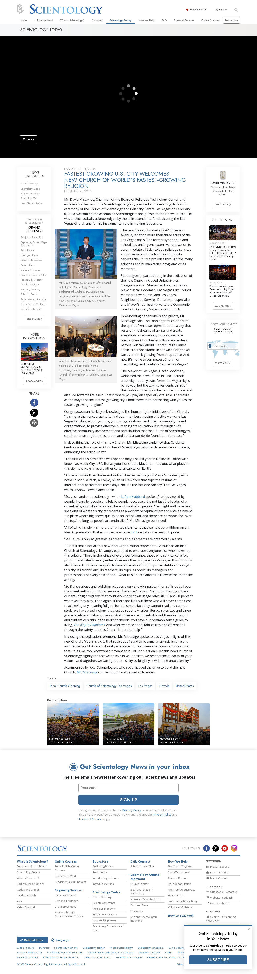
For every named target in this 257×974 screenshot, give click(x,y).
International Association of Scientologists (110, 952)
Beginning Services (69, 890)
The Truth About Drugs (181, 889)
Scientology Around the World (144, 877)
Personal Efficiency (66, 901)
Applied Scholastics (27, 957)
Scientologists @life (142, 866)
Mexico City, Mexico (31, 260)
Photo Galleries (219, 872)
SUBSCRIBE (218, 960)
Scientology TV (198, 9)
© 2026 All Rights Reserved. (51, 964)
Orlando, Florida (29, 294)
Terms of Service (90, 819)
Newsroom (231, 20)
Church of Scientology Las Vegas (109, 686)
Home (24, 20)
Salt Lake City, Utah (31, 309)
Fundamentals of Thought (70, 882)
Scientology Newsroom (151, 947)
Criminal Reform (177, 878)
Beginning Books (103, 866)
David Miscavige (177, 947)
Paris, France (27, 250)
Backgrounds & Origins (31, 884)
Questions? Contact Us (224, 892)
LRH (134, 532)
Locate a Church (219, 903)
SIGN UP (128, 800)
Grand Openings (29, 183)
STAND (168, 952)
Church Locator (139, 884)
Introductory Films (103, 884)
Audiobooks (100, 872)
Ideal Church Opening (65, 686)
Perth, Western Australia (33, 299)
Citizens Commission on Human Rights (168, 957)
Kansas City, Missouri (32, 280)
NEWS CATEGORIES (34, 174)
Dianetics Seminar (65, 895)
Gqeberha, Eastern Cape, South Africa (34, 243)
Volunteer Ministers (180, 907)
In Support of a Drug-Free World (61, 957)
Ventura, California (31, 270)
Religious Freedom (30, 193)
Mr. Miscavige (87, 672)
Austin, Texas (27, 265)
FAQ (164, 20)
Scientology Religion (94, 947)
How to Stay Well (180, 915)
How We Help (147, 20)
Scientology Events (30, 189)
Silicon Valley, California (33, 304)
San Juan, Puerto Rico (32, 237)
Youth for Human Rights (129, 957)
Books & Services (184, 20)
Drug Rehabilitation (179, 884)
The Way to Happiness (89, 625)
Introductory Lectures (105, 878)
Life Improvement (65, 906)
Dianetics (44, 947)
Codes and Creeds (28, 889)
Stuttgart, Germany (30, 289)
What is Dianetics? (28, 878)
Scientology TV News (105, 914)
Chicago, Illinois (29, 255)
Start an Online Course (29, 952)
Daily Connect (140, 861)
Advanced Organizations (145, 899)
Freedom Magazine (149, 952)
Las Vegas (145, 686)
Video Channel (26, 907)
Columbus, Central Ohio (33, 275)
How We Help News (31, 203)
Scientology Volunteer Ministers (64, 952)
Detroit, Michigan (30, 284)
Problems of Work (66, 876)
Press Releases (219, 866)
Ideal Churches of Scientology (141, 891)
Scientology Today (120, 20)
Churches (97, 20)
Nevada (164, 686)
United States (185, 686)
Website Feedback (221, 897)
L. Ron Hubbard (44, 20)
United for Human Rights (97, 957)
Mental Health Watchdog (182, 901)
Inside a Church (26, 895)
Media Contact (218, 878)
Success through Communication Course (69, 914)
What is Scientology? (72, 20)
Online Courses (210, 20)
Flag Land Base (139, 905)
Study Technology (178, 872)
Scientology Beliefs (28, 872)
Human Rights (176, 895)
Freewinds (136, 911)
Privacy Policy (131, 810)
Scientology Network (65, 947)
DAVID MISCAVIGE (222, 183)
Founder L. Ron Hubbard (31, 866)
